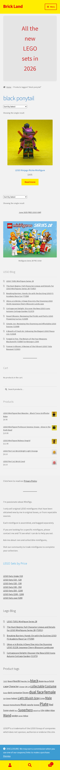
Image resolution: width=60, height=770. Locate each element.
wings (20, 716)
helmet (14, 698)
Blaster (41, 681)
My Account (10, 765)
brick (51, 681)
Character (14, 686)
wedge (15, 715)
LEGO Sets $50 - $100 (13, 590)
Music (24, 704)
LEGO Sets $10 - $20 (12, 579)
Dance (5, 693)
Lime (42, 698)
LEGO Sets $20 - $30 (12, 583)
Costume (50, 686)
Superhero (25, 710)
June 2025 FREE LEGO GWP (30, 212)
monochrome (15, 705)
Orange (36, 705)
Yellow (25, 716)
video (47, 710)
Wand (7, 715)
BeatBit (17, 681)
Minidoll (6, 705)
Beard (10, 681)
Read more (30, 182)
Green (8, 698)
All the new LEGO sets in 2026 (30, 48)
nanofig (30, 704)
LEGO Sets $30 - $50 (12, 587)
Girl (4, 698)
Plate (44, 704)
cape (5, 686)
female (50, 691)
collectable (37, 686)
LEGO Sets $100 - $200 (13, 594)
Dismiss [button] (7, 756)
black (34, 680)
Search (30, 765)
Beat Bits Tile (25, 681)
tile (42, 710)
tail (39, 711)
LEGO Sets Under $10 (13, 576)
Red (51, 704)
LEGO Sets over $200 (12, 598)
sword (35, 710)
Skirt (16, 711)
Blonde (46, 681)
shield (11, 710)
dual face (36, 691)
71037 (5, 681)
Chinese (21, 687)
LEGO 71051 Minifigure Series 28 (20, 281)
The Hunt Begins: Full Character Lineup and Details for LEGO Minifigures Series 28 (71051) (30, 287)
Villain (52, 710)
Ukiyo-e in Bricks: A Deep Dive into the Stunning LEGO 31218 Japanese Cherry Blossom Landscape (29, 302)
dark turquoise (15, 692)
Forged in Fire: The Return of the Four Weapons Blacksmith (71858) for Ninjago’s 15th (26, 340)
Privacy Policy (30, 481)
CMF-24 (27, 687)
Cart (46, 763)
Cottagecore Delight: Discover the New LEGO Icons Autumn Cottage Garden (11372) (28, 310)
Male (48, 698)
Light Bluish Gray (29, 698)
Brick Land (13, 6)
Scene (6, 710)
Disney (25, 692)
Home (8, 87)
